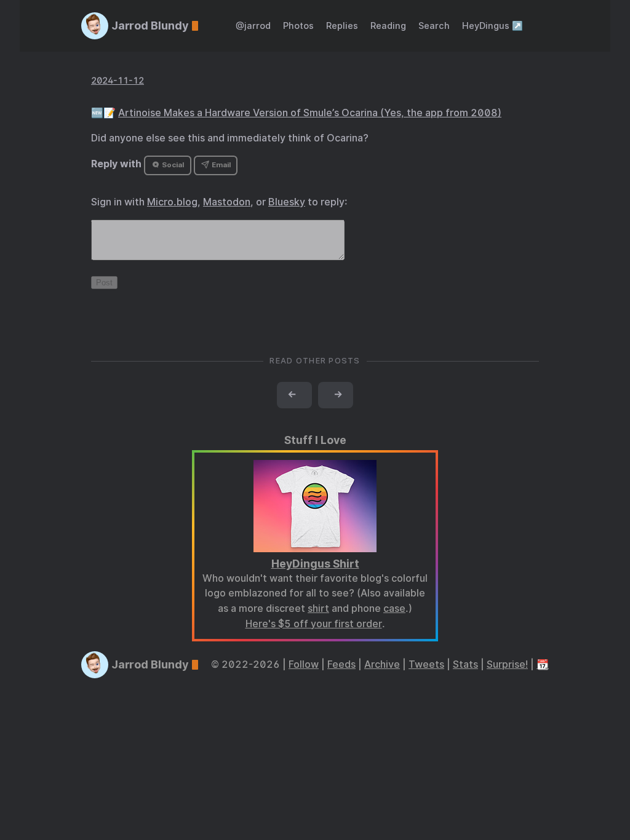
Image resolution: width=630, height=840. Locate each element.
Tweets (426, 664)
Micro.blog (172, 202)
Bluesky (286, 202)
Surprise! (507, 664)
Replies (342, 25)
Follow (304, 664)
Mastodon (226, 202)
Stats (465, 664)
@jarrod (253, 25)
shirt (318, 608)
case (394, 608)
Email (220, 164)
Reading (388, 25)
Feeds (341, 664)
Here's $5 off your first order (313, 624)
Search (434, 25)
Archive (382, 664)
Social (172, 164)
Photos (298, 25)
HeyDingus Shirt (315, 563)
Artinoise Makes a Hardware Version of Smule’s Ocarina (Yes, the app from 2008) (309, 113)
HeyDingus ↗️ (492, 25)
